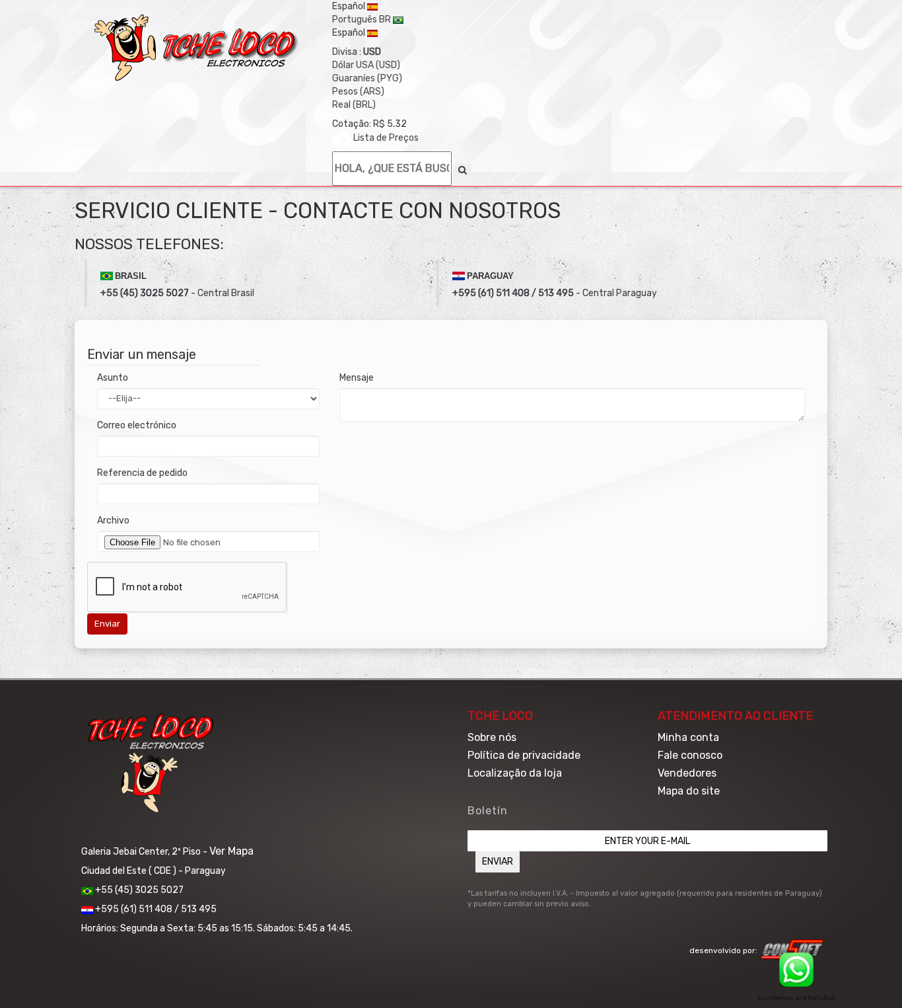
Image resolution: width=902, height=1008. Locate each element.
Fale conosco (690, 755)
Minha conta (688, 737)
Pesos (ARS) (358, 91)
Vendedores (687, 773)
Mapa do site (689, 791)
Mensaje (356, 377)
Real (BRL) (354, 104)
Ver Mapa (231, 851)
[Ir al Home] (196, 48)
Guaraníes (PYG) (367, 78)
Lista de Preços (386, 137)
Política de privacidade (524, 755)
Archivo (113, 520)
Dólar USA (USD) (366, 65)
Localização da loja (515, 773)
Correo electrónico (136, 425)
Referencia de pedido (142, 473)
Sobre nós (492, 737)
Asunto (112, 377)
